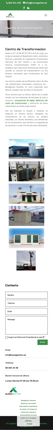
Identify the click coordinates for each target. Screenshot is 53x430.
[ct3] (26, 181)
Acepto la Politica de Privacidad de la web (25, 337)
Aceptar (29, 424)
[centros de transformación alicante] (26, 270)
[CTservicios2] (26, 248)
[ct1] (26, 158)
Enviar (42, 342)
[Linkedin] (28, 8)
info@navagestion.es (15, 355)
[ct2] (26, 225)
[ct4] (26, 203)
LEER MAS (28, 421)
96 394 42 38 (11, 368)
